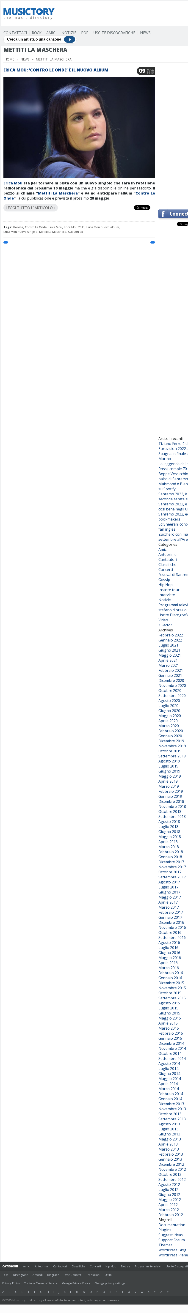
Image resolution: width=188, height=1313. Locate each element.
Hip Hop (165, 584)
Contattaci (15, 32)
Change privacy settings (109, 1283)
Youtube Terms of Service (41, 1283)
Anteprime (167, 554)
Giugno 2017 (169, 892)
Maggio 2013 (169, 1139)
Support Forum (171, 1239)
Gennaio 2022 (170, 640)
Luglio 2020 (168, 705)
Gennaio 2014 (170, 1098)
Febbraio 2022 (170, 635)
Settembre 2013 (172, 1118)
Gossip (164, 579)
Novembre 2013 (172, 1108)
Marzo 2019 (168, 786)
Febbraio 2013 (170, 1154)
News (145, 32)
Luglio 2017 (168, 887)
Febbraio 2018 (170, 851)
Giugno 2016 (169, 952)
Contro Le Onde (36, 227)
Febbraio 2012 (170, 1214)
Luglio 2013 (168, 1129)
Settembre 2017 (172, 877)
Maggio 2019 (169, 776)
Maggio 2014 (169, 1078)
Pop (84, 32)
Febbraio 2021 (170, 670)
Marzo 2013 (168, 1149)
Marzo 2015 (168, 1028)
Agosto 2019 (169, 761)
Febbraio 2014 (170, 1093)
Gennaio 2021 (170, 675)
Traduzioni (93, 1275)
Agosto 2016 (169, 942)
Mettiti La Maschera (58, 193)
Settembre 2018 (172, 816)
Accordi (38, 1275)
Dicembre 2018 (171, 801)
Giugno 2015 (169, 1013)
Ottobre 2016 (169, 932)
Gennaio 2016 (170, 977)
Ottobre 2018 (169, 811)
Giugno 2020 (169, 710)
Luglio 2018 (168, 826)
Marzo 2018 (168, 846)
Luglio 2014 (168, 1068)
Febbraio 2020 (170, 730)
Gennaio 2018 (170, 856)
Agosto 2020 (169, 700)
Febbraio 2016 (170, 972)
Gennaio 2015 (170, 1038)
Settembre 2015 (172, 998)
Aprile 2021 (168, 660)
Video (163, 619)
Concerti (165, 569)
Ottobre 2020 (169, 690)
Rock (36, 32)
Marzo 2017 (168, 907)
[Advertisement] (173, 136)
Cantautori (167, 559)
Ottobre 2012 (169, 1174)
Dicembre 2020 (171, 680)
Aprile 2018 (168, 841)
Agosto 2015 (169, 1003)
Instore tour (169, 589)
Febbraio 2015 (170, 1033)
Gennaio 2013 (170, 1159)
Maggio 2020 (169, 715)
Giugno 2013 (169, 1134)
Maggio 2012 (169, 1199)
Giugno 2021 (169, 650)
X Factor (165, 625)
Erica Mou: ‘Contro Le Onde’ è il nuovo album (55, 70)
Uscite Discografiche (114, 32)
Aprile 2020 (168, 720)
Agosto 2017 (169, 882)
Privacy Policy (11, 1283)
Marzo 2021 (168, 665)
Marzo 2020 (168, 725)
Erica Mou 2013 (74, 227)
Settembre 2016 (172, 937)
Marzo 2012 (168, 1209)
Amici (51, 32)
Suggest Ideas (170, 1234)
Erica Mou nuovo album (102, 227)
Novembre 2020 (172, 685)
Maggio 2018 (169, 836)
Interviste (166, 594)
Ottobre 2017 (169, 871)
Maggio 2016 (169, 957)
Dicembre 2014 (171, 1043)
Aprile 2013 (168, 1144)
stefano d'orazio (172, 609)
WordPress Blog (172, 1250)
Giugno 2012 (169, 1194)
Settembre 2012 (172, 1179)
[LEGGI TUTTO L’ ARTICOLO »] (79, 202)
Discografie (20, 1275)
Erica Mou (12, 183)
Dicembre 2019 (171, 740)
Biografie (53, 1275)
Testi (5, 1275)
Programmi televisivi (148, 1266)
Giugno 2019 (169, 771)
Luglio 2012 (168, 1189)
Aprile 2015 (168, 1023)
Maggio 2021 (169, 655)
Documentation (171, 1224)
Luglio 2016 (168, 947)
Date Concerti (73, 1275)
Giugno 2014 (169, 1073)
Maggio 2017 (169, 897)
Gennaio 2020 (170, 735)
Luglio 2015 (168, 1008)
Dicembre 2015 (171, 982)
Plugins (164, 1229)
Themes (165, 1244)
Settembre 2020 (172, 695)
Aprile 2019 (168, 781)
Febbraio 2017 (170, 912)
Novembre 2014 (172, 1048)
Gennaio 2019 (170, 796)
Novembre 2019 (172, 745)
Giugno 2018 (169, 831)
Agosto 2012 (169, 1184)
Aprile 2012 (168, 1204)
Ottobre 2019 (169, 751)
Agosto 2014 (169, 1063)
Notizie (68, 32)
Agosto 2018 (169, 821)
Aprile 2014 (168, 1083)
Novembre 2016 (172, 927)
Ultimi (108, 1275)
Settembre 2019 (172, 756)
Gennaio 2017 (170, 917)
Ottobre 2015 (169, 992)
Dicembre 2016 (171, 922)
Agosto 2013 (169, 1124)
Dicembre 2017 (171, 861)
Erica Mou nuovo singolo (20, 232)
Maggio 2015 (169, 1018)
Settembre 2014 (172, 1058)
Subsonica (75, 232)
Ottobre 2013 (169, 1113)
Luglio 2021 (168, 645)
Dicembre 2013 (171, 1103)
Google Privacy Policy (76, 1283)
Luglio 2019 (168, 766)
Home (9, 59)
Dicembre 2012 (171, 1164)
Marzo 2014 (168, 1088)
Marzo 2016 (168, 967)
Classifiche (167, 564)
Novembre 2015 (172, 987)
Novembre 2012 (172, 1169)
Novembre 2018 (172, 806)
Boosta (18, 227)
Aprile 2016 (168, 962)
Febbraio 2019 (170, 791)
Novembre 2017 (172, 866)
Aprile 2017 (168, 902)
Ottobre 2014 (169, 1053)
